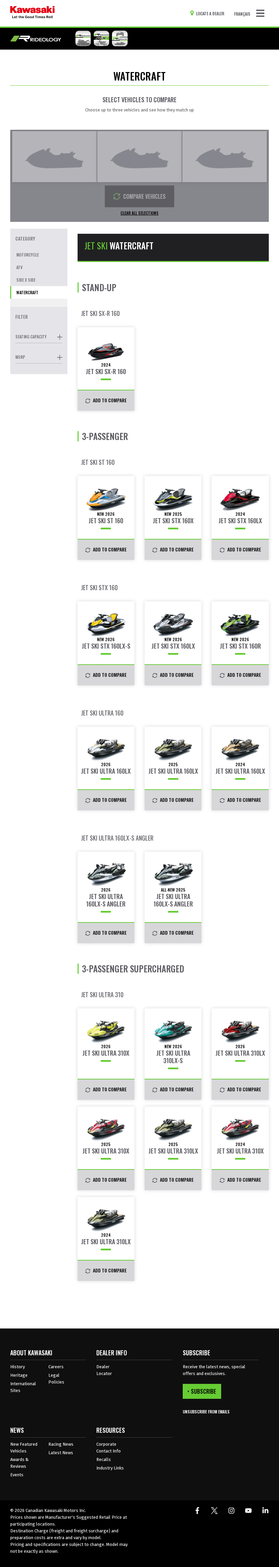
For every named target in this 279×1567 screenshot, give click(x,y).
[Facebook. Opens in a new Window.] (197, 1510)
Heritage (19, 1375)
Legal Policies (56, 1379)
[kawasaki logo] (32, 13)
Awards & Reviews (19, 1463)
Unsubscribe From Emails (206, 1411)
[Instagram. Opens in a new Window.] (231, 1510)
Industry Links (110, 1468)
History (17, 1366)
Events (16, 1474)
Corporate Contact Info (108, 1448)
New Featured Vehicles (23, 1448)
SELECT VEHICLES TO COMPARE (139, 99)
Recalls (103, 1459)
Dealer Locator (104, 1370)
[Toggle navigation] (260, 13)
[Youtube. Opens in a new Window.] (248, 1510)
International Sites (23, 1387)
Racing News (60, 1444)
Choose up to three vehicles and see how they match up (139, 109)
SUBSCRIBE (203, 1391)
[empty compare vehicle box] (54, 156)
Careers (56, 1366)
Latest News (60, 1452)
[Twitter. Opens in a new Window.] (214, 1510)
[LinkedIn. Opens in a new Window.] (265, 1510)
